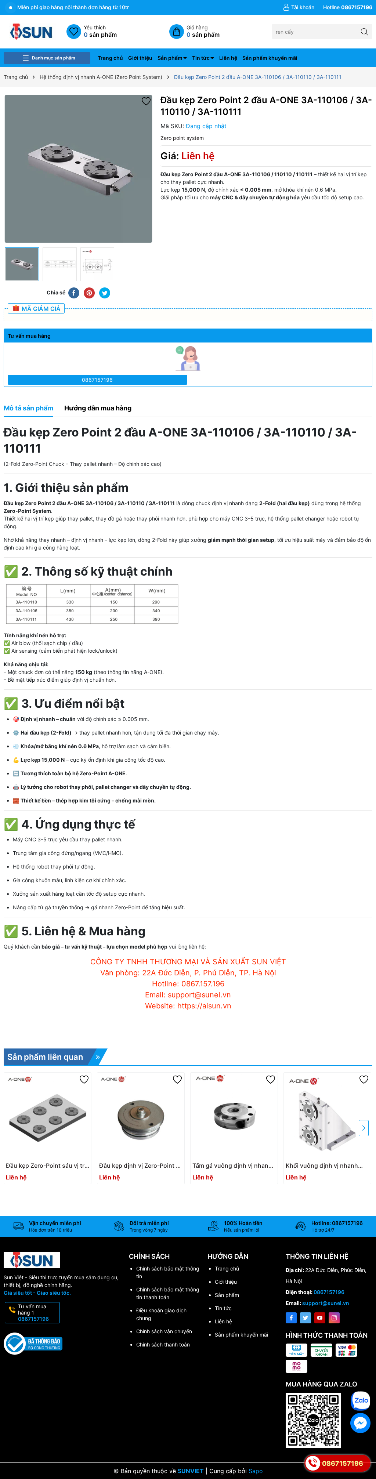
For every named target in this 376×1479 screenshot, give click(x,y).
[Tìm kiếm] (365, 31)
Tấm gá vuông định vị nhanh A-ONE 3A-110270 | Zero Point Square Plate (232, 1166)
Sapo (256, 1471)
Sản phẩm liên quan (45, 1057)
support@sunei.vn (325, 1303)
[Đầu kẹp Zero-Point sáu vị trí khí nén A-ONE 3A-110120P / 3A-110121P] (47, 1116)
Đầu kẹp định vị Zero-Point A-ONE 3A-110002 (140, 1166)
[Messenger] (360, 1423)
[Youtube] (319, 1317)
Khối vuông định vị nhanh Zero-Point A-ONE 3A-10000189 (322, 1166)
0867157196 (97, 380)
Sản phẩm (170, 58)
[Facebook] (291, 1317)
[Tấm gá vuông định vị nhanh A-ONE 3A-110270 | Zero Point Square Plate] (234, 1116)
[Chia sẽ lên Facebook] (73, 292)
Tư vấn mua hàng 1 (33, 1312)
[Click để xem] (78, 169)
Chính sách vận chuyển (164, 1331)
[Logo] (31, 31)
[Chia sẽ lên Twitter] (104, 292)
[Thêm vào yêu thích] (146, 101)
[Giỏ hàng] (194, 31)
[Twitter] (305, 1317)
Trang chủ (110, 58)
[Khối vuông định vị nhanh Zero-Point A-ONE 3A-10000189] (327, 1116)
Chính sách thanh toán (163, 1344)
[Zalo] (360, 1401)
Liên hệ (228, 58)
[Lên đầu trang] (361, 1379)
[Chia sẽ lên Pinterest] (89, 292)
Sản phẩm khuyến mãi (269, 58)
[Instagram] (334, 1317)
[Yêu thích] (91, 31)
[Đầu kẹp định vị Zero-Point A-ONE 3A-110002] (140, 1116)
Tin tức (201, 58)
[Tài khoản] (298, 7)
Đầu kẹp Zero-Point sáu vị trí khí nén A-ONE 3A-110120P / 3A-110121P (46, 1166)
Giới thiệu (140, 58)
